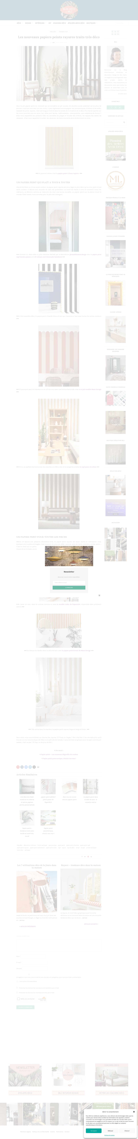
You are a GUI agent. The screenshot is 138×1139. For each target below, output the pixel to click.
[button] (134, 1112)
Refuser (110, 1131)
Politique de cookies (109, 1135)
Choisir (127, 1131)
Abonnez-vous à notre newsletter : (69, 577)
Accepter (94, 1131)
